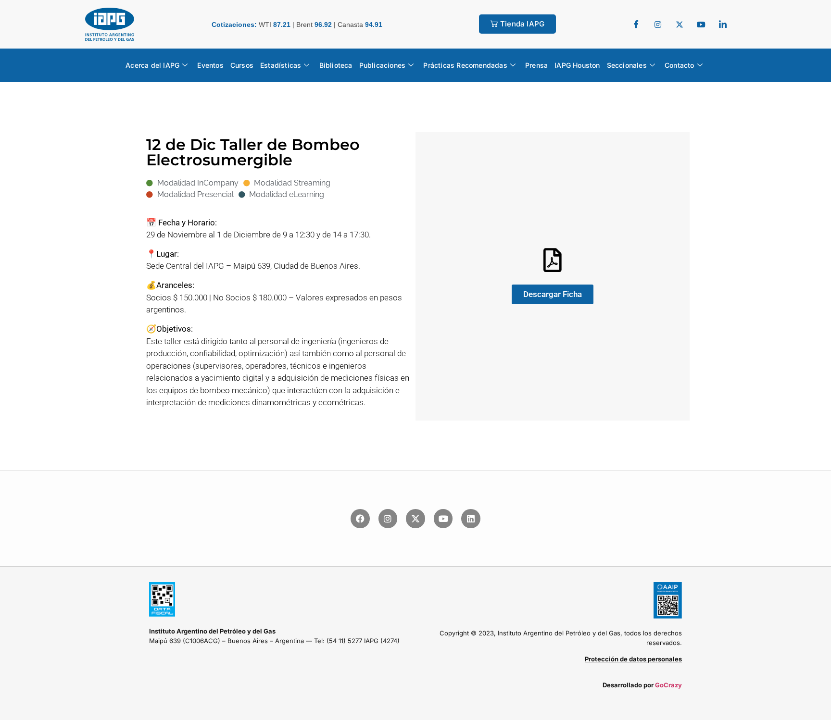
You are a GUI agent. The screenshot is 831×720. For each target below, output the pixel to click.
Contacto (679, 65)
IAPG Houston (577, 65)
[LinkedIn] (723, 24)
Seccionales (627, 65)
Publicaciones (382, 65)
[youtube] (701, 24)
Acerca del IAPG (152, 65)
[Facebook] (636, 24)
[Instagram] (388, 518)
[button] (552, 294)
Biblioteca (336, 65)
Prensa (536, 65)
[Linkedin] (470, 518)
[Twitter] (658, 24)
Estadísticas (280, 65)
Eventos (210, 65)
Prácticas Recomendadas (465, 65)
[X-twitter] (415, 518)
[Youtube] (443, 518)
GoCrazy (668, 685)
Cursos (241, 65)
